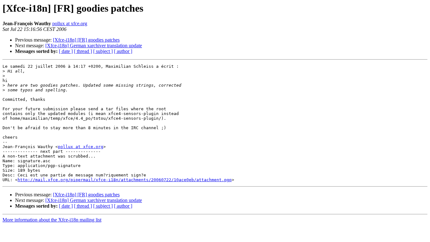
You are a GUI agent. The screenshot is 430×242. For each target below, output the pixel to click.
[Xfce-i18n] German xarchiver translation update (93, 45)
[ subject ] (103, 51)
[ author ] (123, 51)
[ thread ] (83, 51)
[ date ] (66, 51)
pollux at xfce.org (69, 23)
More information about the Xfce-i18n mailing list (52, 219)
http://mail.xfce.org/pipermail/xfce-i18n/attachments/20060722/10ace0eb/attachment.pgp (125, 179)
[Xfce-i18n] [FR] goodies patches (86, 40)
